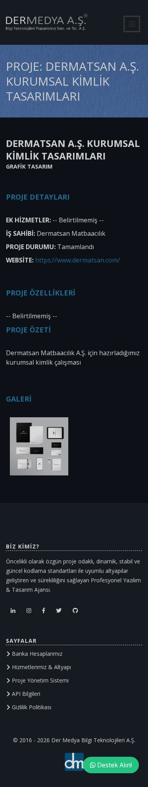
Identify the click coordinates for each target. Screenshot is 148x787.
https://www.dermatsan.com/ (77, 260)
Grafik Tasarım (29, 166)
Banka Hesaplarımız (36, 653)
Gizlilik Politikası (30, 707)
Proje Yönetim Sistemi (39, 680)
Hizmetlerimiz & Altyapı (40, 667)
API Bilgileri (25, 693)
